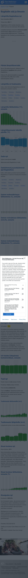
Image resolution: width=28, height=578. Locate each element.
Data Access (14, 319)
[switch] (22, 289)
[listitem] (14, 285)
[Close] (25, 258)
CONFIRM (8, 314)
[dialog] (14, 289)
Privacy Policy (22, 319)
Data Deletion (5, 319)
